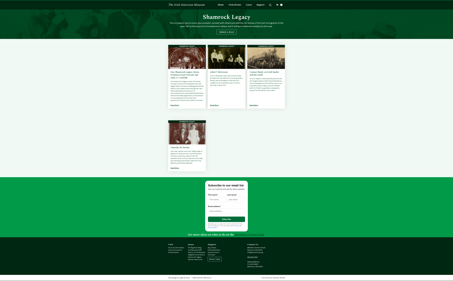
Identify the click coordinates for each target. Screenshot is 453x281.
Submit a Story (226, 32)
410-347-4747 (252, 257)
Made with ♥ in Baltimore (202, 278)
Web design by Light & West (179, 278)
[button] (234, 5)
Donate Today (214, 259)
